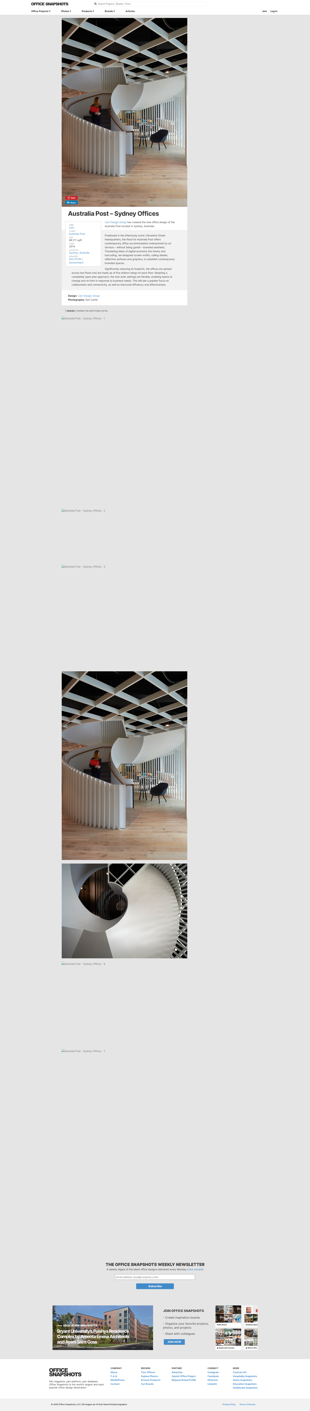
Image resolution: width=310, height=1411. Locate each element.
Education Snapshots (245, 1383)
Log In (274, 11)
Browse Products (150, 1380)
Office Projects (39, 11)
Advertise (177, 1372)
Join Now (174, 1342)
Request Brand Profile (184, 1380)
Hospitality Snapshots (245, 1376)
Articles (130, 11)
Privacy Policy (229, 1404)
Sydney (73, 252)
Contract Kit (239, 1372)
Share (73, 202)
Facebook (213, 1376)
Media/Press (118, 1380)
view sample (195, 1269)
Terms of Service (247, 1404)
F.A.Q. (114, 1376)
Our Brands (147, 1383)
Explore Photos (149, 1376)
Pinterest (213, 1380)
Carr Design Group (115, 222)
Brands (109, 11)
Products (87, 11)
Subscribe (155, 1286)
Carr (71, 227)
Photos (65, 11)
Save (73, 198)
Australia (84, 252)
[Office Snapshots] (59, 4)
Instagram (213, 1372)
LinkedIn (212, 1383)
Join (264, 11)
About (114, 1372)
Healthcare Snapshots (245, 1387)
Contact (115, 1383)
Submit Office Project (184, 1376)
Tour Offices (148, 1372)
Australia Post (77, 233)
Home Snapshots (242, 1380)
